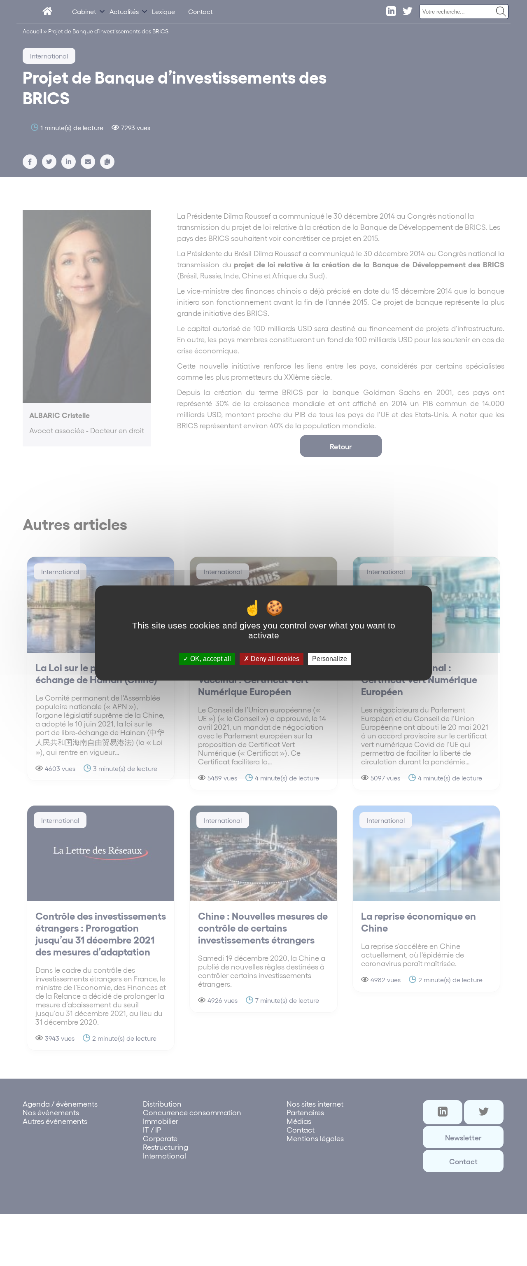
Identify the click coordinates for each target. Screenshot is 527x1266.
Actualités (124, 11)
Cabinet (84, 11)
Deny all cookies (274, 658)
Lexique (163, 11)
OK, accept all (210, 658)
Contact (200, 11)
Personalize (329, 658)
